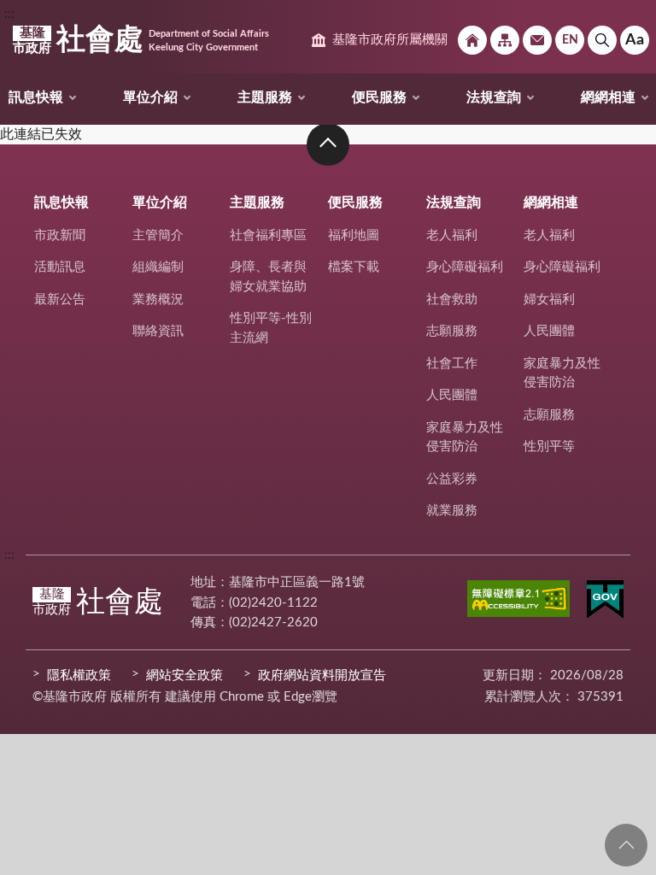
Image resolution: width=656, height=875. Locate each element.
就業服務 (451, 510)
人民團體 (451, 395)
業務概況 (158, 299)
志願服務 (451, 331)
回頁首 (626, 845)
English (569, 40)
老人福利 (451, 235)
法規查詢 (493, 97)
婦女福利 (549, 299)
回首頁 (472, 40)
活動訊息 (59, 267)
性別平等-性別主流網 (271, 328)
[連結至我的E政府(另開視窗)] (605, 602)
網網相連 (608, 97)
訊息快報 (36, 97)
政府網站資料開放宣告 (322, 675)
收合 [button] (328, 144)
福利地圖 (353, 235)
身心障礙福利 (464, 267)
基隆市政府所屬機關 (390, 39)
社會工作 (451, 363)
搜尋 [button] (602, 40)
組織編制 (158, 267)
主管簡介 (158, 235)
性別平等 (549, 446)
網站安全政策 (184, 675)
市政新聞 (59, 235)
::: (9, 14)
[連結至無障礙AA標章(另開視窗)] (518, 601)
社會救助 (451, 299)
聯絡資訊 (158, 331)
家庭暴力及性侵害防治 (464, 437)
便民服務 (379, 97)
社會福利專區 (268, 235)
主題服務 (264, 97)
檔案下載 (353, 267)
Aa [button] (634, 40)
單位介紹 (150, 97)
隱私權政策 (79, 675)
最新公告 (59, 299)
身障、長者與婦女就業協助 (268, 277)
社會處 (141, 40)
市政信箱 (537, 40)
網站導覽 (504, 40)
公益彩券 (451, 479)
